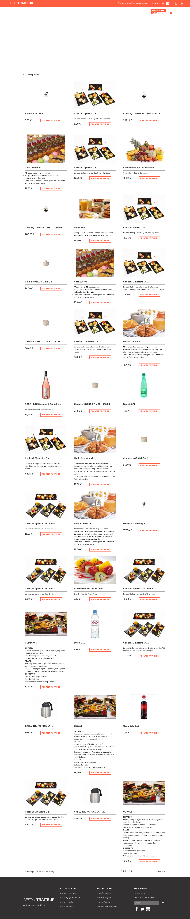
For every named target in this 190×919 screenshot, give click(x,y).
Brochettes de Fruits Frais (88, 588)
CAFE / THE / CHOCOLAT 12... (89, 812)
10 (131, 871)
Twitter (142, 909)
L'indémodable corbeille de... (139, 167)
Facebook (136, 909)
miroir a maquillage (134, 523)
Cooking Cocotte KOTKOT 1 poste (44, 227)
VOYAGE (127, 812)
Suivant (161, 871)
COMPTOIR (31, 643)
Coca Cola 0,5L (131, 726)
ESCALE (78, 726)
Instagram (148, 909)
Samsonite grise (34, 113)
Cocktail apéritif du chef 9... (139, 588)
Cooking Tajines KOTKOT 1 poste (141, 113)
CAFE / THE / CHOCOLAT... (39, 726)
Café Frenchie (33, 167)
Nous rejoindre (103, 902)
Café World (80, 282)
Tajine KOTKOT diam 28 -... (40, 282)
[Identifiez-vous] (176, 3)
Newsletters (139, 893)
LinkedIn (153, 909)
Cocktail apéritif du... (85, 113)
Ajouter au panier (51, 120)
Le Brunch (79, 227)
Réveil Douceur (131, 341)
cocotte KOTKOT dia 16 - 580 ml (92, 404)
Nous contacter (67, 906)
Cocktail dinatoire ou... (136, 282)
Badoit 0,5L (129, 404)
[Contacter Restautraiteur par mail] (167, 3)
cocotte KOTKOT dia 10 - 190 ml (42, 341)
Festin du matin (83, 523)
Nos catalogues (104, 897)
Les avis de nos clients (107, 906)
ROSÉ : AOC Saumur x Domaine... (43, 404)
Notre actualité (66, 902)
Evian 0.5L (79, 643)
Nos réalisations (104, 893)
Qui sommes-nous (68, 893)
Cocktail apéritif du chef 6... (40, 523)
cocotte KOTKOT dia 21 (136, 458)
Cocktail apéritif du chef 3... (40, 588)
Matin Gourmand (83, 458)
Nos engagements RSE (71, 897)
